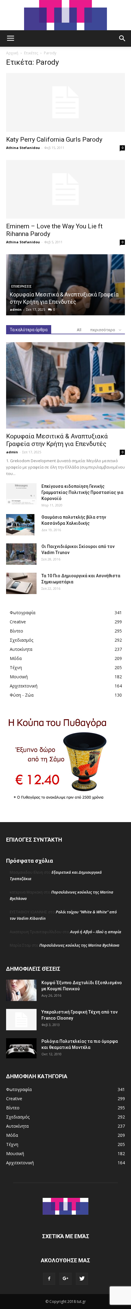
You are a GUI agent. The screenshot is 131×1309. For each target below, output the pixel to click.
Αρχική (12, 53)
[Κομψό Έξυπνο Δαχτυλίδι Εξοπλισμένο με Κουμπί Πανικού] (21, 990)
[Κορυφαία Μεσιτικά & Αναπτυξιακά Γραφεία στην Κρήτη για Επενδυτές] (65, 385)
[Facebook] (49, 1279)
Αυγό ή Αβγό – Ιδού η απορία (95, 931)
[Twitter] (82, 1279)
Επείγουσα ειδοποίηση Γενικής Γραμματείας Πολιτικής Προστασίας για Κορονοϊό (82, 492)
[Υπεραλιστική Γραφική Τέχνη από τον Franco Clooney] (21, 1019)
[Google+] (65, 1279)
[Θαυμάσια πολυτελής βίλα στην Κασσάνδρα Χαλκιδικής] (20, 524)
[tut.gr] (65, 15)
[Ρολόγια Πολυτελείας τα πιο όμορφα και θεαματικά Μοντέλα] (21, 1048)
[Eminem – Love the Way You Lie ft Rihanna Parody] (65, 189)
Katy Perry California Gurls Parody (54, 139)
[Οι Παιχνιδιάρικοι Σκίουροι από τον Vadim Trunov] (21, 554)
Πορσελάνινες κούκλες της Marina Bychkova (79, 945)
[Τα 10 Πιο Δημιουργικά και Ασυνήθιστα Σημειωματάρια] (21, 583)
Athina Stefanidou (23, 147)
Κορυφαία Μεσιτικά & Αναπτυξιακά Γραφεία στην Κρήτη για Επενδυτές (57, 440)
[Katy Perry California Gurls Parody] (65, 102)
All (79, 330)
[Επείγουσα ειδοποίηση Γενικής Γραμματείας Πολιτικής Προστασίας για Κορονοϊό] (21, 494)
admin (16, 309)
